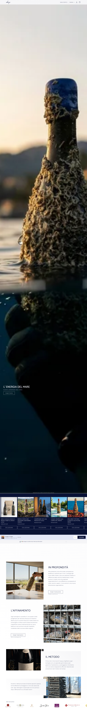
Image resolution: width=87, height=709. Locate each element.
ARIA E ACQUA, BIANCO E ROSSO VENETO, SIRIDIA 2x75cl (8, 520)
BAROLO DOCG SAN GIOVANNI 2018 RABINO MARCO (24, 520)
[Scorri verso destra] (46, 532)
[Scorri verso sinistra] (40, 532)
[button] (43, 541)
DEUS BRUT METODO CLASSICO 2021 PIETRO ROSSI (74, 520)
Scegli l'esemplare (18, 635)
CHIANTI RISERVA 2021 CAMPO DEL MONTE (57, 519)
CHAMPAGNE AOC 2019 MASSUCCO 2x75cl (40, 519)
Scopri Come (9, 393)
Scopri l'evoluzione (55, 591)
